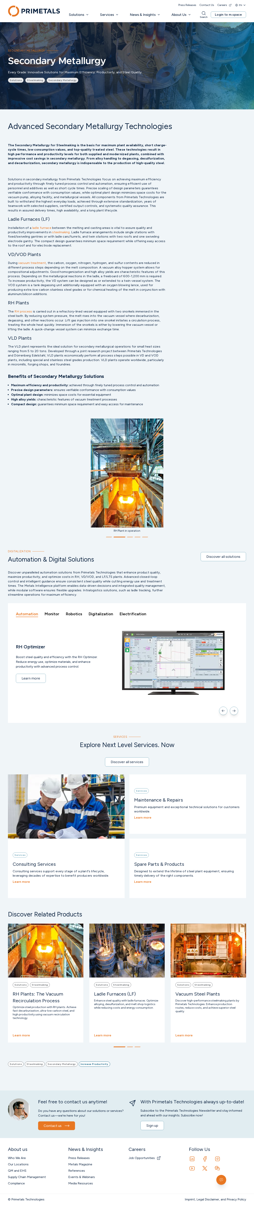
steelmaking (61, 232)
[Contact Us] (221, 1180)
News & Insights (143, 14)
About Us (178, 14)
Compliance (16, 1183)
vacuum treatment (32, 263)
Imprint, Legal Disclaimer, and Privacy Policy (215, 1199)
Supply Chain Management (27, 1177)
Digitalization (101, 614)
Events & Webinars (81, 1177)
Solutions (76, 14)
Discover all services (127, 762)
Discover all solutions (223, 556)
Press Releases (187, 5)
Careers (222, 5)
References (76, 1171)
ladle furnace (41, 228)
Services (107, 14)
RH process (23, 311)
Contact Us (206, 5)
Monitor (51, 614)
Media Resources (80, 1183)
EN (240, 5)
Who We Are (17, 1158)
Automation (27, 614)
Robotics (74, 614)
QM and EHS (17, 1171)
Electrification (132, 614)
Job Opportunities (142, 1158)
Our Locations (18, 1164)
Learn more (31, 678)
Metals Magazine (80, 1164)
